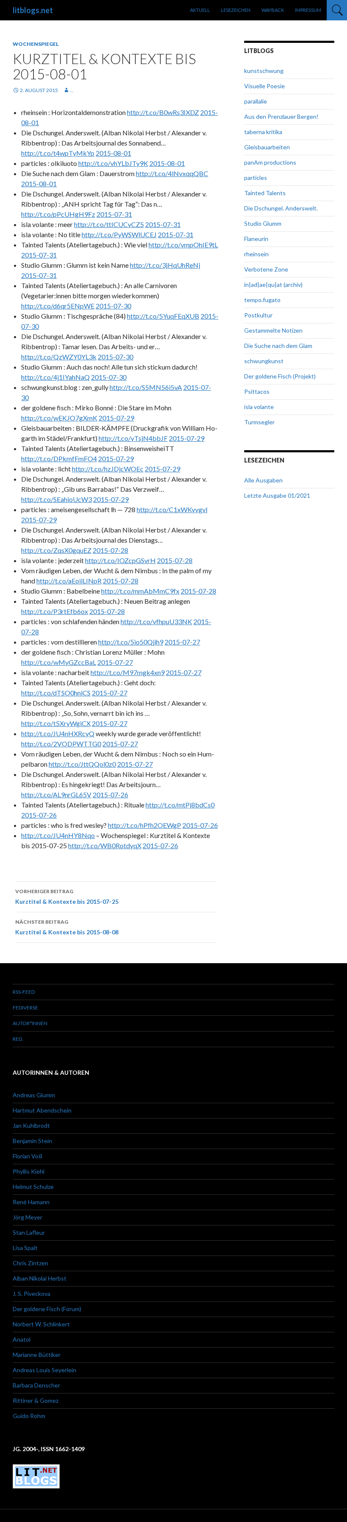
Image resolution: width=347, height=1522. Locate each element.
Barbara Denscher (36, 1385)
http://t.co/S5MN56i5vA (146, 387)
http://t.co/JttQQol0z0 (82, 764)
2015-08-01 (113, 153)
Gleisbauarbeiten (267, 147)
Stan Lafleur (29, 1232)
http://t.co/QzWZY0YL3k (58, 357)
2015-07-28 (110, 550)
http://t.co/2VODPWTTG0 (61, 744)
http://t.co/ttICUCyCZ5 (109, 224)
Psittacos (257, 391)
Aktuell (200, 10)
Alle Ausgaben (263, 480)
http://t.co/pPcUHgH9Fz (58, 214)
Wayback (273, 10)
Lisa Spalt (25, 1247)
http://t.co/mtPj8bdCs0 (180, 805)
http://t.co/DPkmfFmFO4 (59, 458)
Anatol (21, 1339)
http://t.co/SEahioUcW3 (56, 499)
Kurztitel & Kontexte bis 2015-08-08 (66, 927)
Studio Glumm (262, 223)
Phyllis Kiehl (28, 1171)
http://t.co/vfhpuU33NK (156, 621)
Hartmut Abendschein (42, 1110)
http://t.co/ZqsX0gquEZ (56, 550)
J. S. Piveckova (31, 1293)
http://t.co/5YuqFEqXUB (163, 316)
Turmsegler (259, 422)
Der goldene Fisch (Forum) (47, 1308)
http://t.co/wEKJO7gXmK (59, 418)
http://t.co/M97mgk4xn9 (128, 672)
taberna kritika (263, 131)
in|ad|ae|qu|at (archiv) (273, 284)
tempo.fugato (262, 299)
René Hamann (31, 1201)
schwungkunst (264, 360)
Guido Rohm (29, 1415)
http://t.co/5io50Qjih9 (130, 642)
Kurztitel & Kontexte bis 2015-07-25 (66, 896)
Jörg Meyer (27, 1217)
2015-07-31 (114, 214)
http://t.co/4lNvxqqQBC (172, 173)
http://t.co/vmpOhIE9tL (183, 245)
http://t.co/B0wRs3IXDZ (163, 112)
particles (255, 177)
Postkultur (258, 315)
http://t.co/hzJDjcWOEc (107, 469)
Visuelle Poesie (264, 86)
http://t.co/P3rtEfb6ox (54, 611)
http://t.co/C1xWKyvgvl (172, 509)
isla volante (259, 406)
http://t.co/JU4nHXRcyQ (57, 733)
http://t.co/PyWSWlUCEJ (119, 234)
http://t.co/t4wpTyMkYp (57, 153)
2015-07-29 (116, 418)
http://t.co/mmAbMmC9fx (140, 591)
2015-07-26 (110, 794)
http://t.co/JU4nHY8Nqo (58, 835)
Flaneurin (256, 238)
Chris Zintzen (30, 1263)
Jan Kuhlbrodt (31, 1125)
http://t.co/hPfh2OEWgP (144, 825)
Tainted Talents (265, 192)
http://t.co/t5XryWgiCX (56, 723)
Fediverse (25, 1007)
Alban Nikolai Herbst (39, 1278)
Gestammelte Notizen (273, 330)
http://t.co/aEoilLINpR (69, 581)
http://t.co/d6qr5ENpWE (57, 306)
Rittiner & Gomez (35, 1400)
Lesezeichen (236, 10)
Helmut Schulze (33, 1186)
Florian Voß (27, 1156)
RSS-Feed (24, 992)
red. (18, 1039)
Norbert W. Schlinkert (41, 1324)
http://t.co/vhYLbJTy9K (113, 163)
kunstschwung (264, 70)
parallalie (255, 101)
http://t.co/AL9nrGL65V (56, 794)
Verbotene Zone (266, 269)
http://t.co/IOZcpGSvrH (120, 560)
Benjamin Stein (32, 1140)
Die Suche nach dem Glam (278, 345)
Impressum (308, 10)
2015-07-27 (182, 642)
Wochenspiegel (36, 44)
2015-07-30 (113, 306)
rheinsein (256, 254)
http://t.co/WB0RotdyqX (104, 845)
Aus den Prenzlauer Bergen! (281, 116)
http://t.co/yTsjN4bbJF (133, 438)
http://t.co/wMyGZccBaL (58, 662)
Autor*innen (30, 1023)
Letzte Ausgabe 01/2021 (277, 495)
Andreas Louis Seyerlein (44, 1369)
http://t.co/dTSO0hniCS (56, 693)
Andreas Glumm (34, 1095)
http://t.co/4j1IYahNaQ (55, 377)
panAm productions (270, 162)
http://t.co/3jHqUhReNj (165, 265)
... (72, 90)
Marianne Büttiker (37, 1354)
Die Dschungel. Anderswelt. (281, 208)
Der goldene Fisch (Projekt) (280, 376)
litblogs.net (33, 10)
